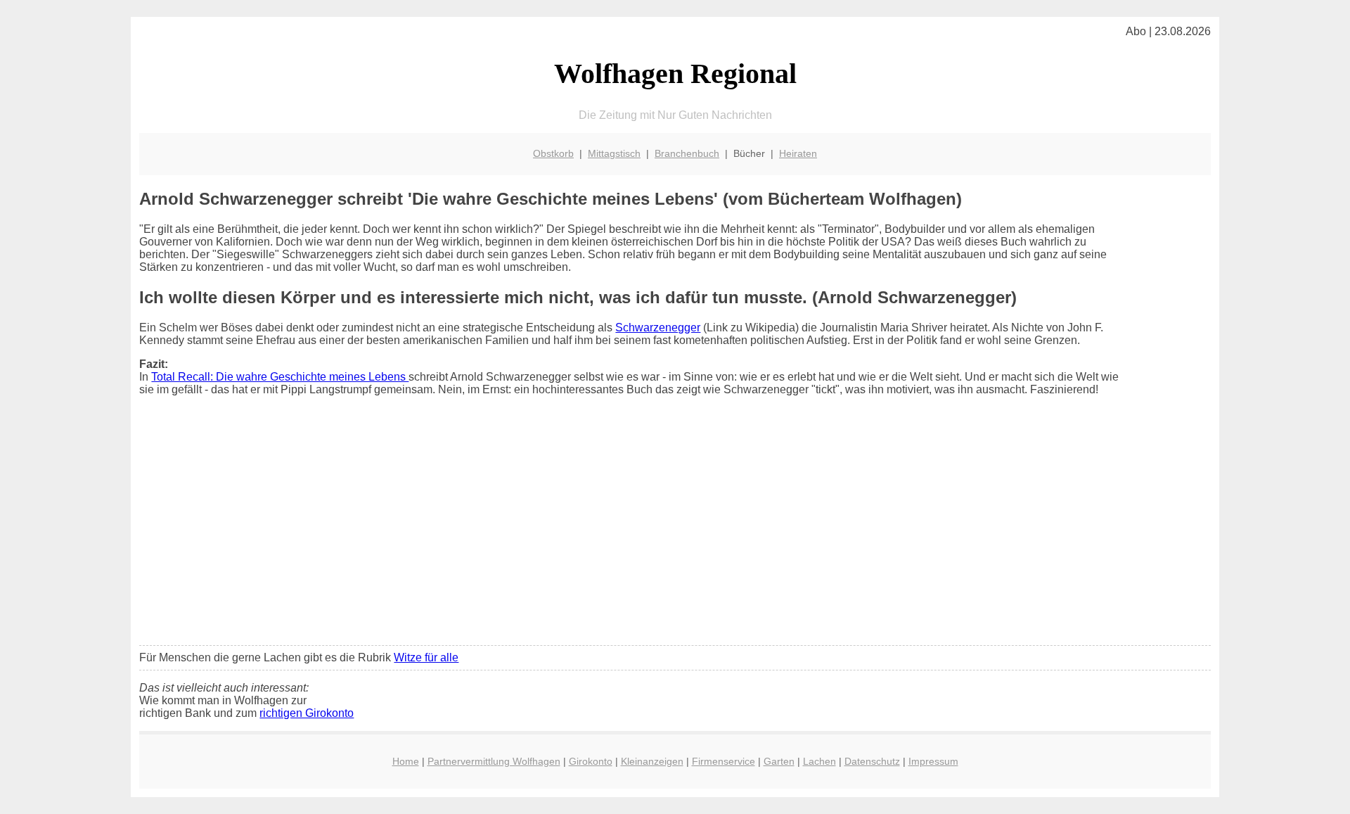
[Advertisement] (675, 529)
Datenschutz (872, 761)
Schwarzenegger (657, 327)
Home (405, 761)
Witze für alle (426, 657)
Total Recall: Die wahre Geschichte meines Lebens (280, 377)
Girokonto (590, 761)
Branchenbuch (687, 153)
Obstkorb (553, 153)
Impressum (933, 761)
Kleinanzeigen (652, 761)
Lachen (819, 761)
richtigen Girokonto (306, 713)
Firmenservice (723, 761)
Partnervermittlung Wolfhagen (494, 761)
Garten (779, 761)
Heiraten (798, 153)
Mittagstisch (614, 153)
